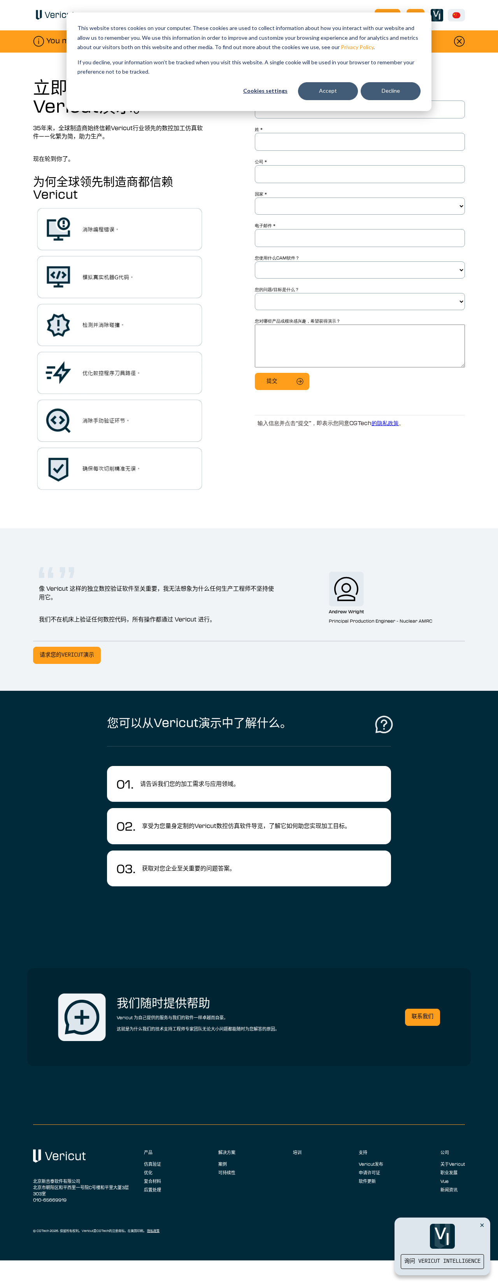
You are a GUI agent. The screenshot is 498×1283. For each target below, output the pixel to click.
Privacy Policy (357, 47)
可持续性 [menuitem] (226, 1172)
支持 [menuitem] (363, 1152)
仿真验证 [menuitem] (152, 1164)
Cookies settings (265, 90)
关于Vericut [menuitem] (452, 1164)
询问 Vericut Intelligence (442, 1261)
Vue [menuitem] (444, 1181)
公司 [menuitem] (444, 1152)
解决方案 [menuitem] (226, 1152)
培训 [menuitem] (297, 1152)
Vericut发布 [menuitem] (371, 1164)
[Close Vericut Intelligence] (482, 1224)
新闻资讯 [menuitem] (449, 1189)
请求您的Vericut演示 (67, 655)
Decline (391, 90)
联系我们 (422, 1017)
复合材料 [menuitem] (152, 1181)
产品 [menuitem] (148, 1152)
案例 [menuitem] (222, 1164)
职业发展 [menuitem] (449, 1172)
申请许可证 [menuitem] (369, 1172)
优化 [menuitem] (148, 1172)
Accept (328, 90)
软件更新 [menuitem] (367, 1181)
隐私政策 (153, 1230)
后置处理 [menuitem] (152, 1189)
